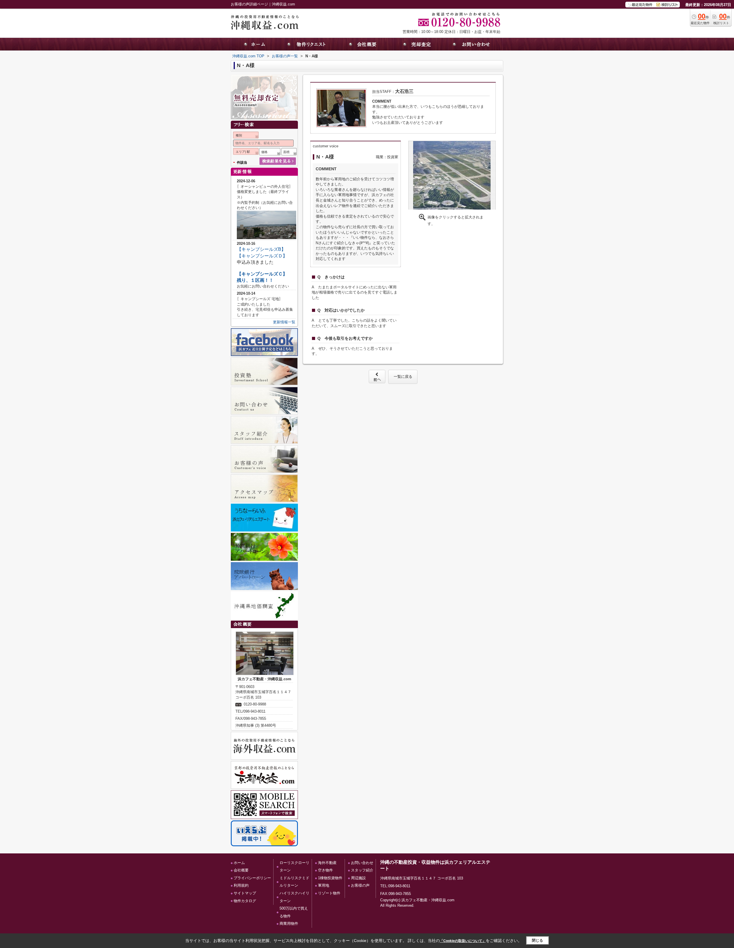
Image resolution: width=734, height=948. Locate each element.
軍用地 (323, 885)
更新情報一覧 (284, 322)
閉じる (537, 940)
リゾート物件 (329, 893)
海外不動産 (327, 863)
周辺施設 (358, 878)
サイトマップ (245, 893)
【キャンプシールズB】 (261, 249)
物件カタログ (245, 901)
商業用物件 (289, 923)
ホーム (239, 863)
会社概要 (241, 870)
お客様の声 (360, 885)
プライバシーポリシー (252, 878)
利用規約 (241, 885)
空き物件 (325, 870)
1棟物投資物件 (330, 878)
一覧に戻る (403, 376)
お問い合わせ (362, 863)
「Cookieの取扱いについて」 (463, 941)
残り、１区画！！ (255, 280)
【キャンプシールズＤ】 (262, 255)
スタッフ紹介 (362, 870)
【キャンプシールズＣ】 (262, 273)
